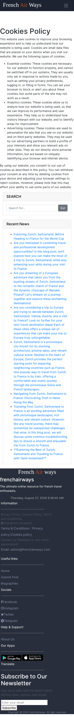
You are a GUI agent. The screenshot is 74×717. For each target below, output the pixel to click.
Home (5, 571)
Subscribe (9, 708)
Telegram (11, 621)
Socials (6, 590)
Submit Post (9, 577)
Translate (7, 664)
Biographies (9, 583)
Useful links (9, 558)
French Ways (22, 5)
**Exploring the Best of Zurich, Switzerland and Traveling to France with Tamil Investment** (38, 454)
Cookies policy (21, 534)
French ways (37, 472)
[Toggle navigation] (66, 5)
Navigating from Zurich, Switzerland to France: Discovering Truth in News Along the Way (40, 398)
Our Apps (8, 645)
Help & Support (12, 627)
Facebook (10, 602)
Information (9, 503)
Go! (63, 208)
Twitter (9, 614)
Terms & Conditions (15, 528)
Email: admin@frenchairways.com (25, 549)
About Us (8, 639)
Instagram (11, 608)
